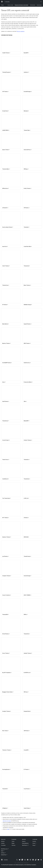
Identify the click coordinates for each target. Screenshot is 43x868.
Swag (34, 845)
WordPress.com (5, 848)
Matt (2, 850)
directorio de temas (7, 820)
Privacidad (3, 845)
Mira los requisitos (20, 31)
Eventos (34, 841)
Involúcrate (35, 839)
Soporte (23, 841)
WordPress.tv (25, 845)
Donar (34, 843)
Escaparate (14, 839)
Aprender (24, 839)
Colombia (6, 859)
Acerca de (3, 839)
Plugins (13, 843)
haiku (8, 829)
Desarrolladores (25, 843)
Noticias (2, 841)
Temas (2, 5)
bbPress (3, 852)
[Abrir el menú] (41, 1)
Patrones (13, 845)
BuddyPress (4, 854)
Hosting (2, 843)
